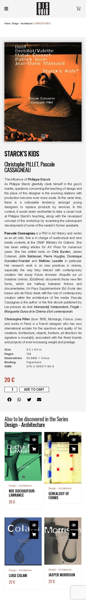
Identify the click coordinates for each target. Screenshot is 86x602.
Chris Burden (61, 251)
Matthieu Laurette (51, 261)
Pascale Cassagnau (19, 233)
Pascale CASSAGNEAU (29, 167)
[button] (9, 399)
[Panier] (78, 8)
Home (7, 23)
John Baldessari (30, 256)
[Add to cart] (34, 449)
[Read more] (73, 449)
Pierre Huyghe (54, 256)
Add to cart (34, 389)
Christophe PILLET (21, 164)
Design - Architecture (22, 23)
